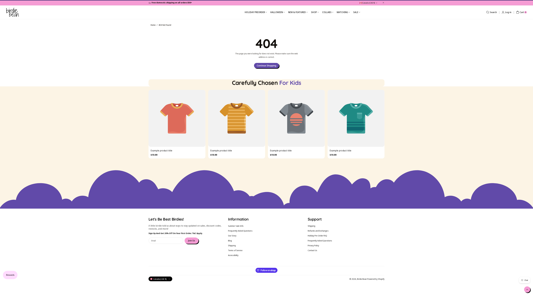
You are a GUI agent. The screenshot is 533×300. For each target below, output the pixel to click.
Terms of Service (235, 250)
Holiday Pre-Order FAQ (317, 235)
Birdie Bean (362, 279)
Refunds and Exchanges (318, 230)
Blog (230, 240)
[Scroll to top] (527, 289)
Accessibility (233, 255)
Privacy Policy (313, 245)
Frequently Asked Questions (240, 230)
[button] (491, 12)
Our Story (232, 235)
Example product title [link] (161, 150)
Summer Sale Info (235, 226)
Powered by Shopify (375, 279)
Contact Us (312, 250)
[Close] (383, 2)
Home (153, 25)
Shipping (232, 245)
